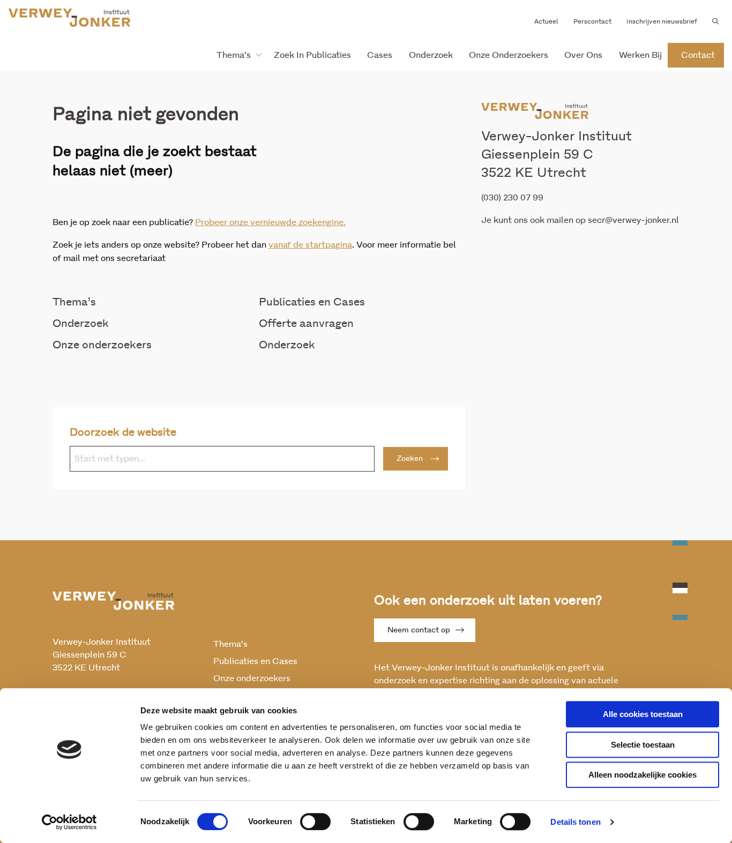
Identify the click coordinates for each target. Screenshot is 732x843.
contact (698, 55)
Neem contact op (418, 630)
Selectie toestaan (643, 744)
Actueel (546, 21)
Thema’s (233, 55)
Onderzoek (431, 55)
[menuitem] (235, 55)
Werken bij (640, 55)
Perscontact (592, 21)
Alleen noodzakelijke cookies (642, 774)
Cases (379, 55)
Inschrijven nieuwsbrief (661, 21)
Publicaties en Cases (312, 302)
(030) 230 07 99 (512, 197)
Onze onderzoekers (508, 55)
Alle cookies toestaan (643, 714)
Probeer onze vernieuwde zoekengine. (270, 222)
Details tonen (575, 821)
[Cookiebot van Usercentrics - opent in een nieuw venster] (69, 822)
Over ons (583, 55)
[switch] (315, 821)
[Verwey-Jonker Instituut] (70, 18)
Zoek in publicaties (312, 55)
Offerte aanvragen (306, 323)
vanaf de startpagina (310, 245)
